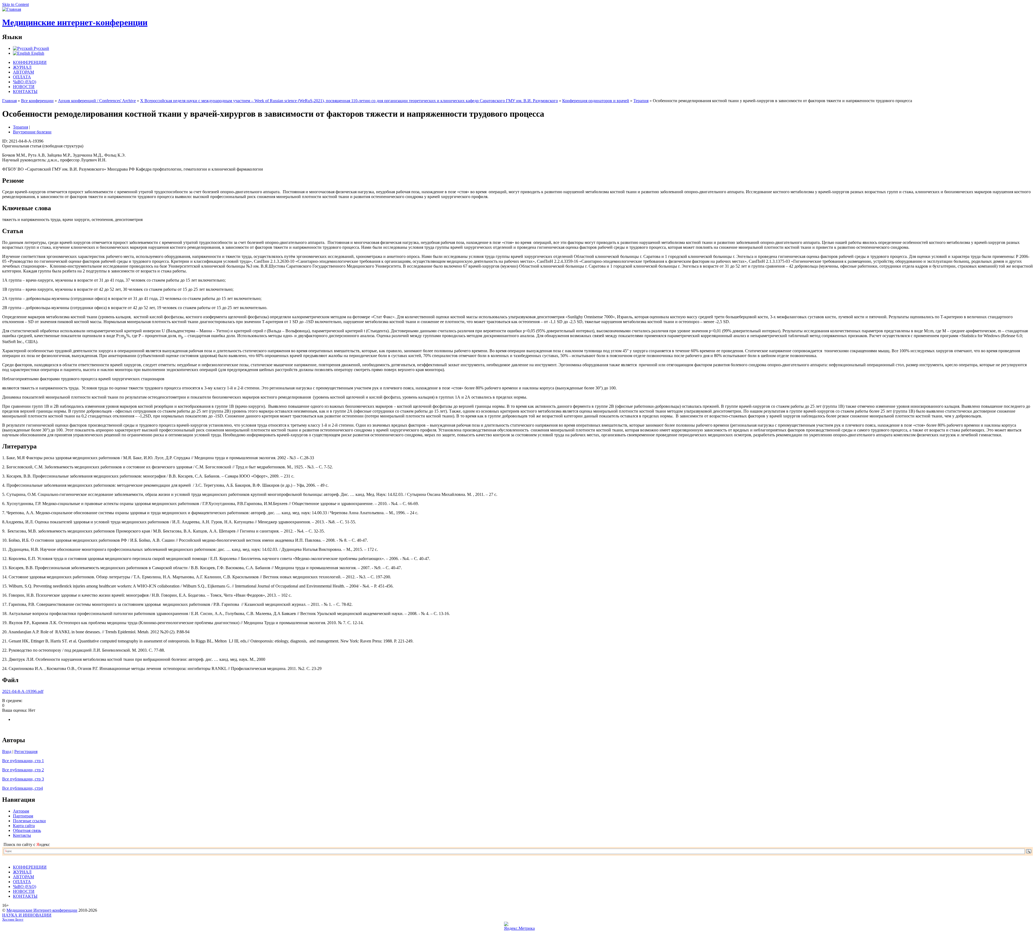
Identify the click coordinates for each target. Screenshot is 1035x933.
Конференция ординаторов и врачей (595, 100)
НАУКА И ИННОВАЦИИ (26, 915)
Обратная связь (27, 830)
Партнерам (23, 816)
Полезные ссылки (29, 820)
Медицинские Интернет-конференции (41, 910)
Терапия (640, 100)
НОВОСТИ (23, 86)
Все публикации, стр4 (22, 788)
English (37, 53)
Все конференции (37, 100)
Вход (6, 751)
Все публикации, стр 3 (23, 779)
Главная (9, 100)
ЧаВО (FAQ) (24, 82)
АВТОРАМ (23, 72)
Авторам (21, 811)
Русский (41, 48)
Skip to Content (15, 4)
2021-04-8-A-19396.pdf (22, 691)
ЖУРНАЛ (22, 67)
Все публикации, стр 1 (23, 760)
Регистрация (25, 751)
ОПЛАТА (22, 77)
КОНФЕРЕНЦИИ (30, 62)
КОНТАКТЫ (25, 91)
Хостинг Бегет (12, 919)
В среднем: (12, 700)
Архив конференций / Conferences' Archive (97, 100)
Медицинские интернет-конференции (74, 22)
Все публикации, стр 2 (23, 770)
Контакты (22, 835)
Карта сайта (24, 825)
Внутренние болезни (32, 132)
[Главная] (11, 9)
